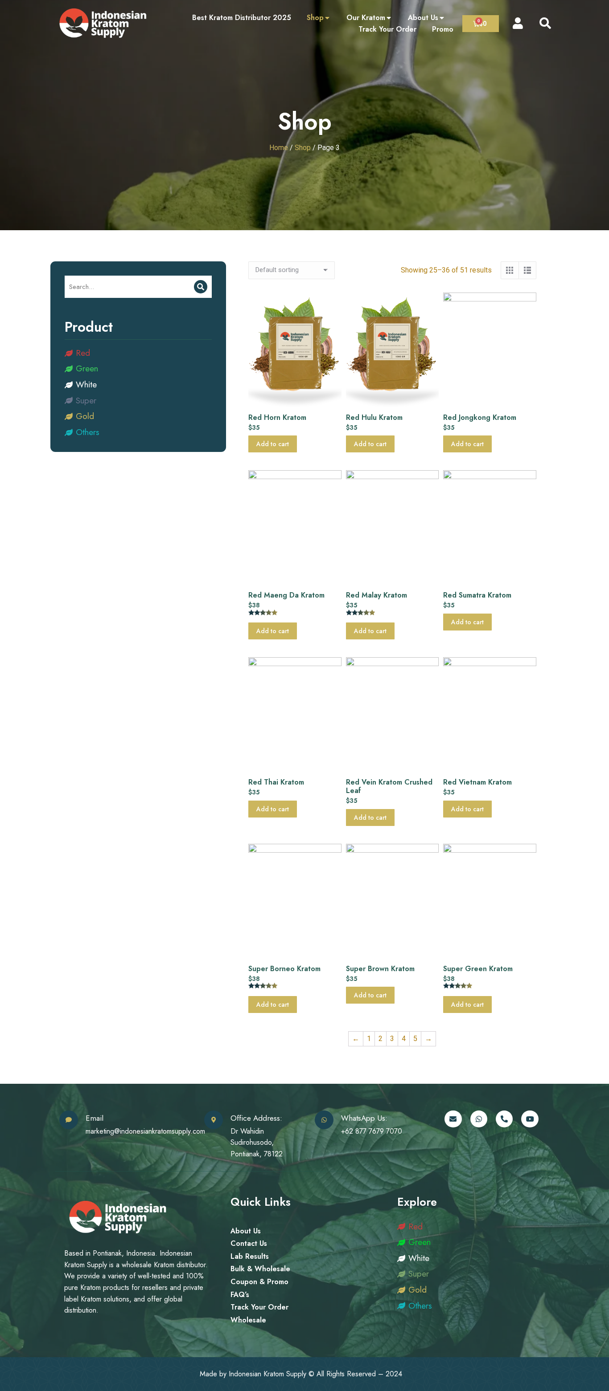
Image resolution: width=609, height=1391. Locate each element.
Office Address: (256, 1118)
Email (94, 1118)
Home (278, 147)
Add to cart (272, 443)
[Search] (200, 286)
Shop (303, 147)
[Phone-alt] (504, 1118)
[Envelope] (452, 1118)
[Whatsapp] (478, 1118)
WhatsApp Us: (364, 1118)
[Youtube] (529, 1118)
